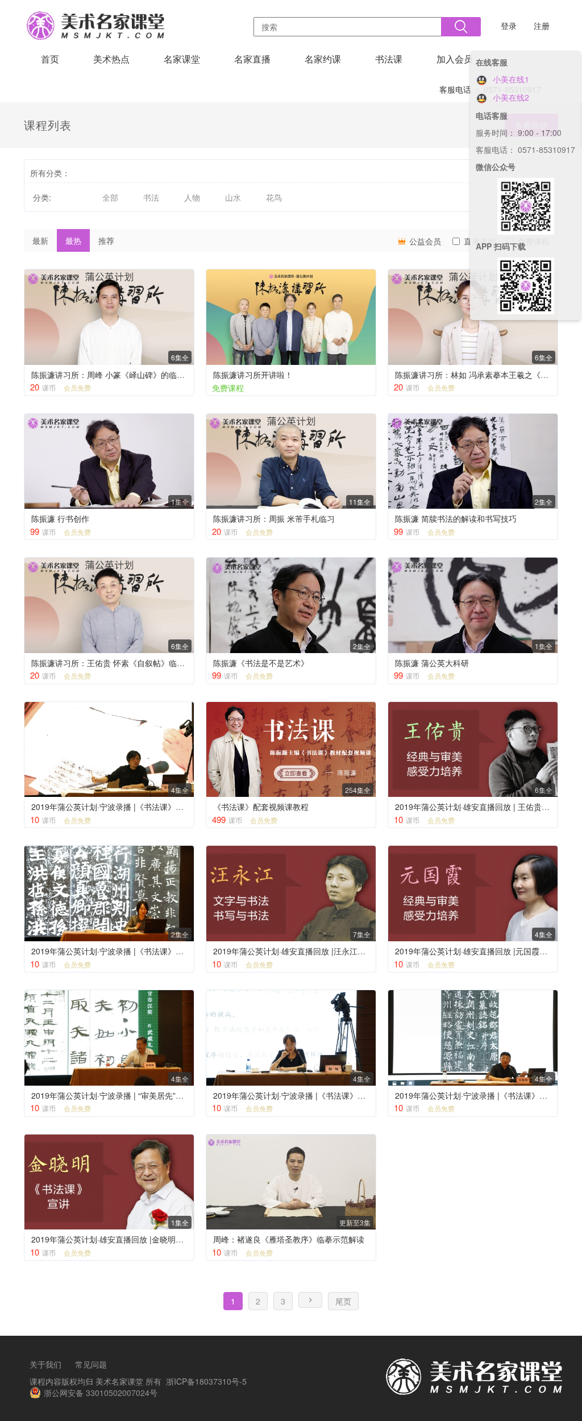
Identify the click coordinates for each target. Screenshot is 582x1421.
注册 (542, 25)
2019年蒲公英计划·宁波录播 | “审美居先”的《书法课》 (127, 1095)
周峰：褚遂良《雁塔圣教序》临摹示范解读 (288, 1239)
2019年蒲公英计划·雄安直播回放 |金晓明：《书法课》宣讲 (135, 1239)
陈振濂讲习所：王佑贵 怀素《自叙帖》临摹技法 (116, 662)
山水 (233, 197)
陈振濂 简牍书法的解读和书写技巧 (456, 518)
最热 (73, 240)
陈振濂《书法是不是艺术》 (261, 662)
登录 (509, 25)
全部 (110, 197)
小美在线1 (509, 79)
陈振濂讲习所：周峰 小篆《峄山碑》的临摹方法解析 (124, 374)
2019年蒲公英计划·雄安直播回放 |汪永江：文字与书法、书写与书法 (333, 951)
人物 (192, 197)
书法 (151, 197)
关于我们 (45, 1364)
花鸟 (274, 197)
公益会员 (424, 241)
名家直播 (252, 58)
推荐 (106, 240)
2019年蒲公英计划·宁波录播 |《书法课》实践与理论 (305, 1095)
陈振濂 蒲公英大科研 (432, 662)
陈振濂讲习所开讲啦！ (253, 374)
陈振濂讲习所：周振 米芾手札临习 (274, 518)
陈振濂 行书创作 (60, 518)
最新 (40, 240)
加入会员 (454, 58)
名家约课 (323, 58)
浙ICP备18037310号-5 (206, 1381)
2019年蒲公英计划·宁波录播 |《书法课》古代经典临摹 (127, 806)
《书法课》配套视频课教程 (261, 806)
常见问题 (91, 1364)
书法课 (388, 58)
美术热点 (111, 58)
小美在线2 (509, 97)
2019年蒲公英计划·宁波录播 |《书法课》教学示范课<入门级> (139, 951)
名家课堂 (182, 58)
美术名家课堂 (119, 1381)
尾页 (343, 1301)
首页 (50, 58)
